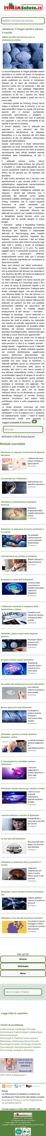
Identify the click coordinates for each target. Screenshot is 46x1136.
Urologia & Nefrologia (23, 1049)
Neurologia (5, 1043)
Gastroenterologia (8, 1034)
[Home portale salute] (23, 12)
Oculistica (15, 1043)
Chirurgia (31, 1028)
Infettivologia (18, 1040)
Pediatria (36, 1046)
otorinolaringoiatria (23, 1046)
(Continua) (32, 466)
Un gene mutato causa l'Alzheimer (17, 659)
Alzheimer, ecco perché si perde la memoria (22, 917)
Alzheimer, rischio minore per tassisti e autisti (23, 788)
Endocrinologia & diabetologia (27, 1031)
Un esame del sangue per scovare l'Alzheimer (22, 684)
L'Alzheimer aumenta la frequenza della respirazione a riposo (19, 608)
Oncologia (26, 1043)
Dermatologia (6, 1031)
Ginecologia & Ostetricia (11, 1037)
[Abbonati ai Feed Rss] (7, 1087)
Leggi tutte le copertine (14, 1013)
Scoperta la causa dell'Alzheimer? (17, 579)
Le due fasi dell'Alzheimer (13, 838)
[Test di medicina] (16, 1071)
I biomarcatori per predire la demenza (19, 556)
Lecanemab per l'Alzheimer (14, 478)
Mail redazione (36, 1122)
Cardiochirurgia (7, 1028)
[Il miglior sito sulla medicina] (34, 1087)
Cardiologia (20, 1028)
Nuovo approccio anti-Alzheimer (16, 707)
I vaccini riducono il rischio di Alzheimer (20, 815)
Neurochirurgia (31, 1040)
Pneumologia (6, 1049)
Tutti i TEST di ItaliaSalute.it (13, 1074)
